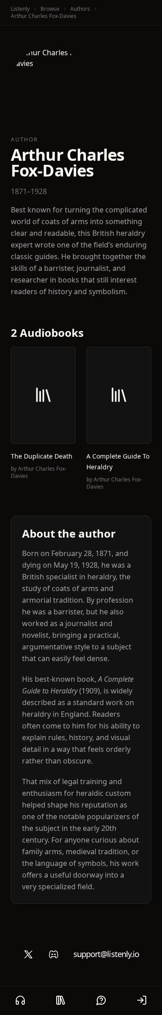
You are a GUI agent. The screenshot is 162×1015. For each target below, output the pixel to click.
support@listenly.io (106, 954)
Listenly (20, 9)
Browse (49, 9)
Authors (80, 9)
